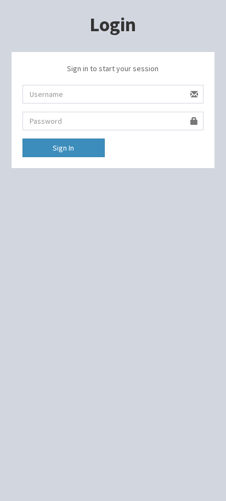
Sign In (63, 148)
